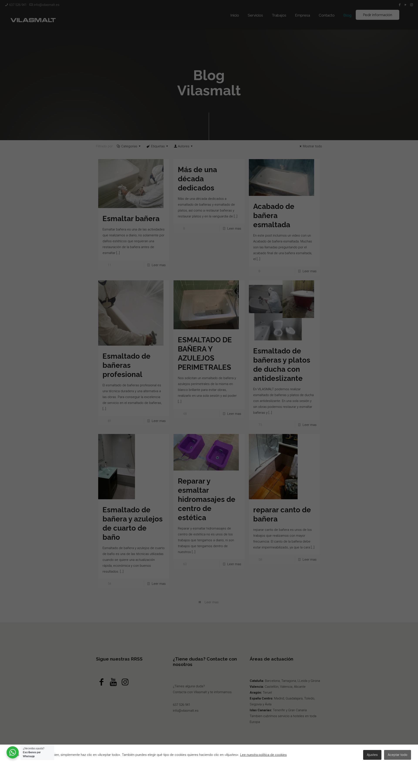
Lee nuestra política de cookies (263, 755)
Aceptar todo (397, 755)
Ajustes (372, 755)
